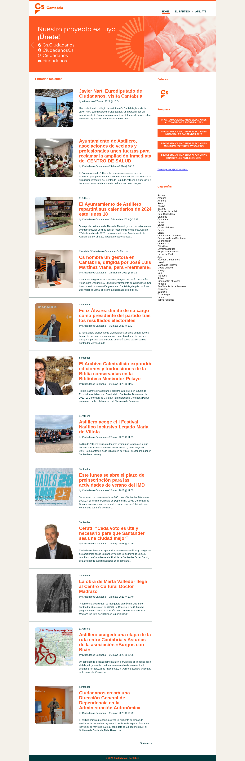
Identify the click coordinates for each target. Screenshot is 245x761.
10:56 (131, 543)
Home (166, 11)
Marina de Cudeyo (167, 265)
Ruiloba (162, 283)
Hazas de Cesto (166, 254)
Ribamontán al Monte (169, 281)
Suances (162, 291)
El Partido (182, 11)
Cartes (161, 224)
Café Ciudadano (166, 214)
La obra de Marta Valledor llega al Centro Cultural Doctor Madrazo (113, 586)
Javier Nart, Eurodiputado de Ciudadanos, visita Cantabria (110, 93)
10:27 (131, 326)
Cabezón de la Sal (167, 211)
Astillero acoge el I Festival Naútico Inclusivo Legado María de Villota (113, 426)
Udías (161, 297)
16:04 (116, 101)
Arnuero (162, 200)
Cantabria (84, 251)
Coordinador (164, 241)
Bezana (162, 208)
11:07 (130, 384)
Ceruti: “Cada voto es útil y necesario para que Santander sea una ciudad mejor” (112, 533)
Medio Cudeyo (165, 267)
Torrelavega (164, 294)
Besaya (161, 206)
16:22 (131, 713)
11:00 (130, 490)
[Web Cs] (164, 94)
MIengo (161, 270)
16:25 (131, 655)
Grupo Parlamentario (168, 251)
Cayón (161, 230)
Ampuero (162, 195)
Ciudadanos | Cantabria (126, 758)
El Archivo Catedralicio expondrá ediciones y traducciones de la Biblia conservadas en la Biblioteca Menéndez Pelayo (115, 371)
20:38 (135, 219)
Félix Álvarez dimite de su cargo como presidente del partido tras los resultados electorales (114, 315)
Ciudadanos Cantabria (103, 251)
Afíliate (200, 11)
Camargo (162, 216)
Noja (160, 273)
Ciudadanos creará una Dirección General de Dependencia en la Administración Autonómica (109, 700)
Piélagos (162, 275)
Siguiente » (146, 743)
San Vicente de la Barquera (172, 286)
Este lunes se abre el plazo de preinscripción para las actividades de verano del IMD (112, 480)
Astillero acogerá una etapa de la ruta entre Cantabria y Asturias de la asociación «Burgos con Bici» (115, 642)
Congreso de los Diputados (172, 238)
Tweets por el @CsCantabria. (173, 169)
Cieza (161, 233)
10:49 (131, 596)
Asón (160, 203)
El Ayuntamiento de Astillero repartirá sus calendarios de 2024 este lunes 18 (115, 209)
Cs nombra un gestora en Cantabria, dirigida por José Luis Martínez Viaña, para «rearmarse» (115, 262)
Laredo (161, 262)
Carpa (161, 222)
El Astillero (84, 198)
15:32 (134, 272)
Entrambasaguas (166, 249)
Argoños (162, 198)
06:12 (131, 166)
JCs (160, 257)
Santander (84, 304)
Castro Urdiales (166, 227)
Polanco (162, 278)
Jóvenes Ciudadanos (169, 259)
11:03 (130, 437)
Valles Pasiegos (166, 300)
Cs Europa (122, 251)
